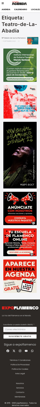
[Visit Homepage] (21, 3)
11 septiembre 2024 (9, 41)
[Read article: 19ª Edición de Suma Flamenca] (32, 41)
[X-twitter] (14, 351)
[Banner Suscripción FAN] (20, 242)
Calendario (20, 9)
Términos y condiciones (20, 360)
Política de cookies (20, 369)
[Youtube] (26, 351)
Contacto (20, 392)
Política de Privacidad (20, 364)
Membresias (20, 396)
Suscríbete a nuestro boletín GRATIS (18, 324)
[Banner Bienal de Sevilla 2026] (20, 155)
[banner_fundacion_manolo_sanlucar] (20, 65)
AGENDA (6, 9)
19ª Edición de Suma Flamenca (14, 38)
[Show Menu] (3, 3)
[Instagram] (20, 351)
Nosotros (20, 383)
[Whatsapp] (32, 351)
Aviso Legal (20, 373)
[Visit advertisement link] (20, 208)
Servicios (20, 388)
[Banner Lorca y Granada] (20, 101)
